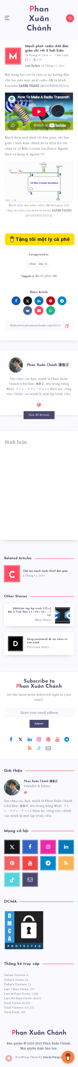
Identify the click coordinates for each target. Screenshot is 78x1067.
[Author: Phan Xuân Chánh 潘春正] (16, 364)
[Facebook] (11, 739)
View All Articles (39, 415)
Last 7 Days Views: (17, 989)
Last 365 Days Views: (18, 998)
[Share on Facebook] (16, 300)
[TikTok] (39, 747)
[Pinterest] (48, 739)
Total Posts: (12, 1012)
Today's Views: (14, 980)
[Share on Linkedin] (39, 300)
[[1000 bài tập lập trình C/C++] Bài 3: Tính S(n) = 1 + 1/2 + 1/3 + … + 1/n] (39, 614)
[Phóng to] (68, 166)
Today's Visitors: (16, 984)
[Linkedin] (30, 739)
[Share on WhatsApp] (50, 310)
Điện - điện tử (39, 264)
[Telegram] (67, 739)
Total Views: (13, 1003)
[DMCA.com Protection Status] (24, 949)
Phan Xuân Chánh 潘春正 (48, 365)
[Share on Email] (39, 310)
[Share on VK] (27, 310)
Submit (39, 723)
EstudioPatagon (53, 1057)
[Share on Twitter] (27, 300)
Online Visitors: (15, 975)
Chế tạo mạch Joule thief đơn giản (45, 571)
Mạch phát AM (46, 276)
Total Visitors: (14, 1007)
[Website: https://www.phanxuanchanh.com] (39, 404)
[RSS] (30, 747)
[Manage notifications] (9, 1058)
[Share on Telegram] (62, 300)
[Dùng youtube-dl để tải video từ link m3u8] (39, 643)
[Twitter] (20, 739)
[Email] (48, 747)
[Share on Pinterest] (50, 300)
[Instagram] (39, 739)
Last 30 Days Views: (17, 993)
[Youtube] (57, 739)
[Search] (70, 18)
